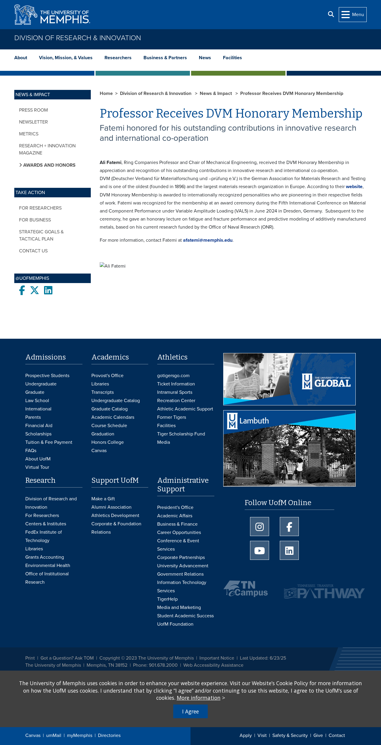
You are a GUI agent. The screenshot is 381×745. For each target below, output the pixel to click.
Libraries (100, 384)
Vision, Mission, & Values (66, 58)
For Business (35, 220)
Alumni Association (111, 507)
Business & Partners (165, 58)
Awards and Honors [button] (49, 165)
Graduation (102, 434)
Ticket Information (176, 384)
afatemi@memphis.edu (207, 240)
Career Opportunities (179, 532)
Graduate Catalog (109, 409)
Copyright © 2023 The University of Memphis (146, 658)
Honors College (107, 442)
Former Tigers (171, 417)
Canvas (32, 735)
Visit (262, 735)
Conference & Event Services (178, 545)
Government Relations (180, 574)
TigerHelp (167, 599)
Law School (37, 401)
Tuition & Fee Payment (48, 442)
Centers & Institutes (45, 524)
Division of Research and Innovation (51, 503)
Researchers (118, 58)
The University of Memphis (53, 665)
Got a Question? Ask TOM (67, 658)
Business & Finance (177, 524)
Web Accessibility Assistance (213, 665)
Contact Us (33, 251)
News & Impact (216, 93)
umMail (53, 735)
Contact (337, 735)
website (354, 187)
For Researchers (40, 208)
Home (106, 93)
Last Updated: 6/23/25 (263, 658)
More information (199, 697)
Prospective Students (47, 376)
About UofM (38, 459)
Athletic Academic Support (185, 409)
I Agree (190, 711)
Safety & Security (290, 735)
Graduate (34, 392)
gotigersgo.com (173, 376)
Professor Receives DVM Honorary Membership (291, 93)
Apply (246, 735)
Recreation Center (176, 401)
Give (318, 735)
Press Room (33, 110)
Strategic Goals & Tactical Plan (41, 235)
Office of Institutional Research (47, 578)
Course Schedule (109, 426)
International (38, 409)
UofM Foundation (175, 624)
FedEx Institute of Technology (43, 536)
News (205, 58)
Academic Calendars (112, 417)
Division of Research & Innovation (77, 38)
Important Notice (216, 658)
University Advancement (182, 566)
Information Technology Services (181, 587)
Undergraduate (41, 384)
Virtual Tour (37, 467)
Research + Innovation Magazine (47, 149)
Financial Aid (38, 426)
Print (30, 658)
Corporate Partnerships (181, 557)
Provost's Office (107, 376)
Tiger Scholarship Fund (181, 434)
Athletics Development (115, 515)
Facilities (232, 58)
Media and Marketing (179, 607)
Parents (33, 417)
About (20, 58)
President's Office (175, 507)
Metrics (28, 134)
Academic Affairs (174, 516)
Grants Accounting (44, 557)
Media (163, 442)
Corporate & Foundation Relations (116, 528)
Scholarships (38, 434)
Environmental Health (47, 565)
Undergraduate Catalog (115, 401)
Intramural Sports (174, 392)
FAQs (30, 451)
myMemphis (79, 735)
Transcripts (102, 392)
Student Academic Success (185, 616)
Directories (109, 735)
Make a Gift (103, 499)
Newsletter (33, 122)
